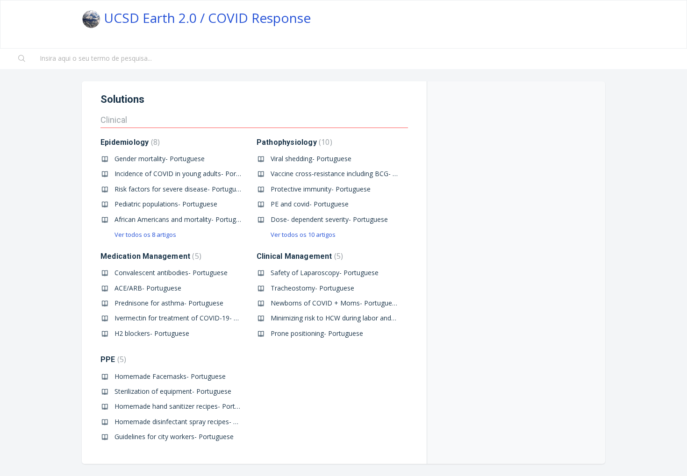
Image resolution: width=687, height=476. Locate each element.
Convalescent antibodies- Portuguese (171, 272)
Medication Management (149, 256)
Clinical (113, 120)
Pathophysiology (293, 142)
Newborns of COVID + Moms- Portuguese (335, 302)
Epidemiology (128, 142)
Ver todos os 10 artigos (303, 234)
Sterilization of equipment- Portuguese (172, 391)
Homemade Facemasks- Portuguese (170, 376)
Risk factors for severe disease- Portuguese (180, 189)
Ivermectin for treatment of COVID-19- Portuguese (191, 317)
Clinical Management (299, 256)
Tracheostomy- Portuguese (312, 288)
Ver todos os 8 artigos (145, 234)
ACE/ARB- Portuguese (147, 288)
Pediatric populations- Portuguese (165, 203)
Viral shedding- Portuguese (311, 158)
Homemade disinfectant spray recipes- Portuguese (191, 421)
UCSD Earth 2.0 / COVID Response (205, 18)
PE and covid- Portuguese (310, 203)
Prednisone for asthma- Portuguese (168, 302)
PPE (112, 359)
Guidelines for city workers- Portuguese (174, 436)
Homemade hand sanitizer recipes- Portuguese (185, 406)
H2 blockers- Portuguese (151, 333)
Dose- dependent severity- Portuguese (329, 219)
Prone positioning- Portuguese (317, 333)
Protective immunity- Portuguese (321, 189)
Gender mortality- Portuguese (159, 158)
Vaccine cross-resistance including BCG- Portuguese (349, 173)
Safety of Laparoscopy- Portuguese (325, 272)
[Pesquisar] (22, 59)
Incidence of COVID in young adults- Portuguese (187, 173)
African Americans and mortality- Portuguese (182, 219)
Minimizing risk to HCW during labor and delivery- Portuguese (363, 317)
